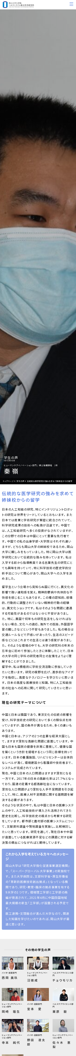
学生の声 (20, 481)
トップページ (8, 481)
